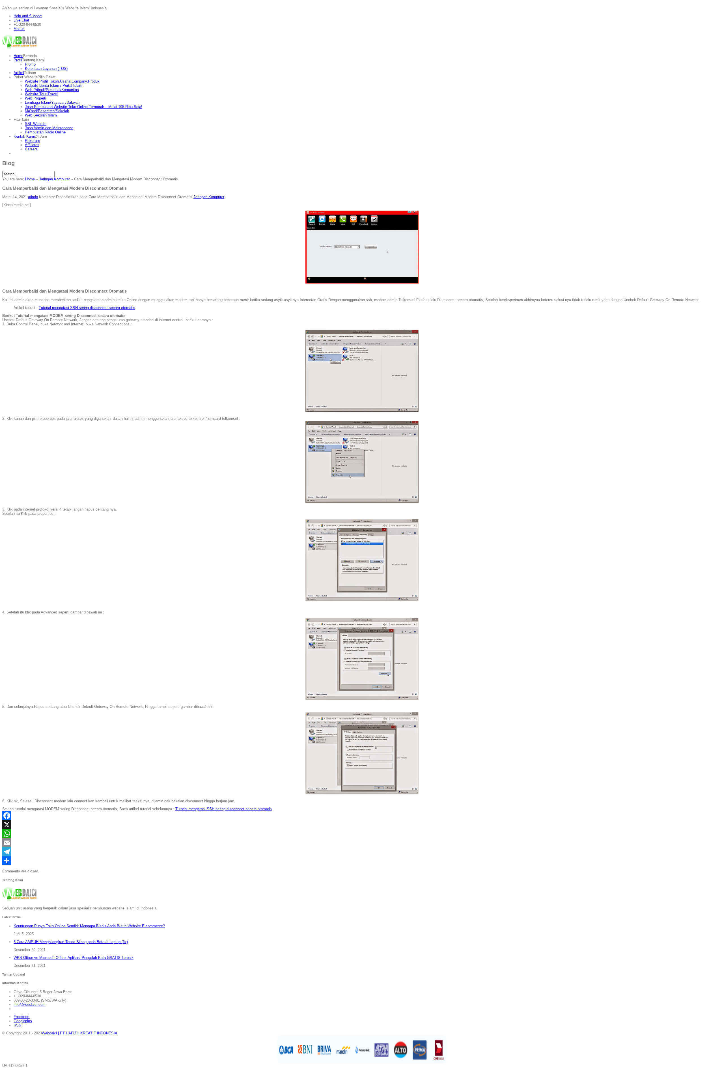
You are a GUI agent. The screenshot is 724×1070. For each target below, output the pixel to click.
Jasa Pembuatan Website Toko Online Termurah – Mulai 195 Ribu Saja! (83, 107)
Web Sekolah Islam (41, 115)
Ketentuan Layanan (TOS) (46, 68)
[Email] (362, 842)
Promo (30, 64)
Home (18, 56)
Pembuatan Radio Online (45, 132)
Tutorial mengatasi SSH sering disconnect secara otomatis (87, 308)
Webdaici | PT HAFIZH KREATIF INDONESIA (79, 1033)
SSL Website (35, 124)
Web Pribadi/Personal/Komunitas (52, 90)
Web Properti (35, 98)
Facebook (22, 1017)
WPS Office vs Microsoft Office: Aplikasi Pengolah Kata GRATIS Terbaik (73, 958)
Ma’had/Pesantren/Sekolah (47, 111)
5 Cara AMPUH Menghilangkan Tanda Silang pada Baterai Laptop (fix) (71, 942)
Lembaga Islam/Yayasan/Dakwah (52, 102)
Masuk (19, 29)
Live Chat (21, 20)
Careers (31, 149)
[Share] (362, 860)
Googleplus (23, 1021)
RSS (17, 1025)
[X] (362, 824)
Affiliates (32, 145)
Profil (18, 60)
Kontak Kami (24, 136)
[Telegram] (362, 851)
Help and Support (28, 16)
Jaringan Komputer (54, 179)
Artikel (19, 73)
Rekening (32, 141)
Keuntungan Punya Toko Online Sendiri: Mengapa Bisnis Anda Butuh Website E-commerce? (89, 926)
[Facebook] (362, 815)
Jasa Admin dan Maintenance (49, 128)
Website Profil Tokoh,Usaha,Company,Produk (62, 81)
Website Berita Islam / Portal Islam (53, 85)
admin (33, 197)
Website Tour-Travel (41, 94)
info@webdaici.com (30, 1004)
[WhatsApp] (362, 833)
